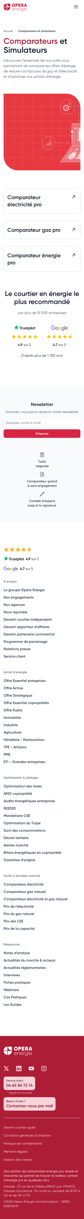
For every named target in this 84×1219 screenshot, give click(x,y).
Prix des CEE (13, 921)
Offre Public (13, 710)
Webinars (11, 989)
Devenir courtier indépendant (28, 619)
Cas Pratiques (15, 997)
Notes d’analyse (17, 953)
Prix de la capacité (19, 928)
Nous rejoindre (15, 612)
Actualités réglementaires (25, 967)
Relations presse (17, 649)
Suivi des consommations (24, 830)
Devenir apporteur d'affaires (27, 626)
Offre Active (13, 688)
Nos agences (14, 604)
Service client (15, 656)
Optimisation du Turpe (22, 823)
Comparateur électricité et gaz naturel (35, 899)
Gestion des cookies (18, 1159)
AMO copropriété (18, 793)
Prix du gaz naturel (19, 913)
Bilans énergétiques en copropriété (32, 852)
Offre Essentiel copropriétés (26, 702)
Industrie (11, 725)
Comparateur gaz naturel (25, 891)
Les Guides (13, 1004)
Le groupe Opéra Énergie (24, 590)
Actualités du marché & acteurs (29, 960)
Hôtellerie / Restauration (24, 739)
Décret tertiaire (16, 837)
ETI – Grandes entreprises (24, 761)
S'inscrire (42, 434)
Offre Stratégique (18, 695)
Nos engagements (19, 597)
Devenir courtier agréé (19, 1127)
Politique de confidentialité (23, 1143)
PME (7, 754)
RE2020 (10, 808)
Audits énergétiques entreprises (29, 801)
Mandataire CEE (17, 815)
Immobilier (12, 717)
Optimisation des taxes (23, 786)
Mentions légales (16, 1151)
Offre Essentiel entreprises (25, 680)
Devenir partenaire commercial (29, 634)
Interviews (12, 975)
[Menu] (75, 7)
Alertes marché (16, 845)
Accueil (9, 31)
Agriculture (13, 732)
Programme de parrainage (25, 641)
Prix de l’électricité (19, 906)
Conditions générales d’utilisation (27, 1135)
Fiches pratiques (17, 982)
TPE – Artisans (15, 747)
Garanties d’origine (19, 860)
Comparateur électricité (23, 884)
